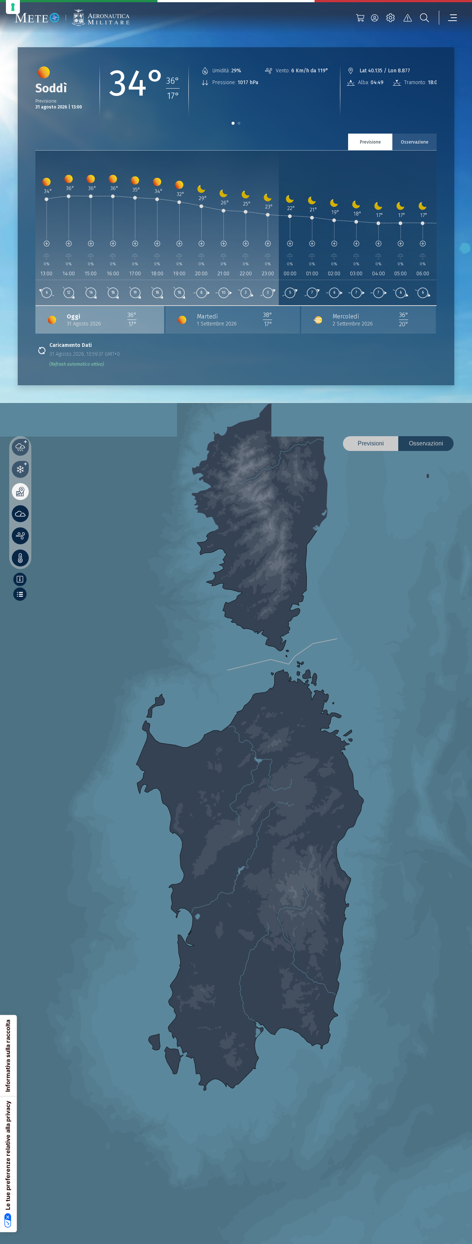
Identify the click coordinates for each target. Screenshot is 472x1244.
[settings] (390, 17)
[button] (233, 123)
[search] (424, 17)
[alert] (407, 17)
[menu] (448, 17)
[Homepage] (37, 18)
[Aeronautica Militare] (100, 18)
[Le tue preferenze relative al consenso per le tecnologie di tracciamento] (13, 7)
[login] (374, 17)
